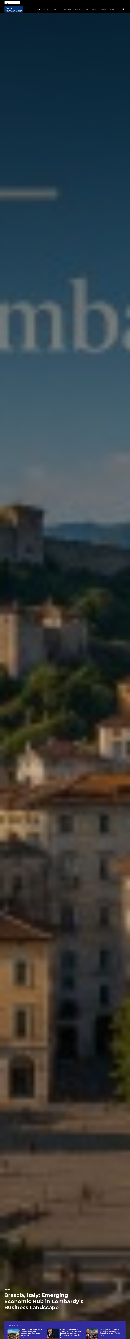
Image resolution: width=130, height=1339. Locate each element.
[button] (123, 9)
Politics (63, 1337)
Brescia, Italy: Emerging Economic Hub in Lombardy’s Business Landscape (43, 1301)
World (102, 1335)
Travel (7, 1289)
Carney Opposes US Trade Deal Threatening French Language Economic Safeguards (70, 1332)
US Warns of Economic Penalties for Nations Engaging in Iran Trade (110, 1331)
